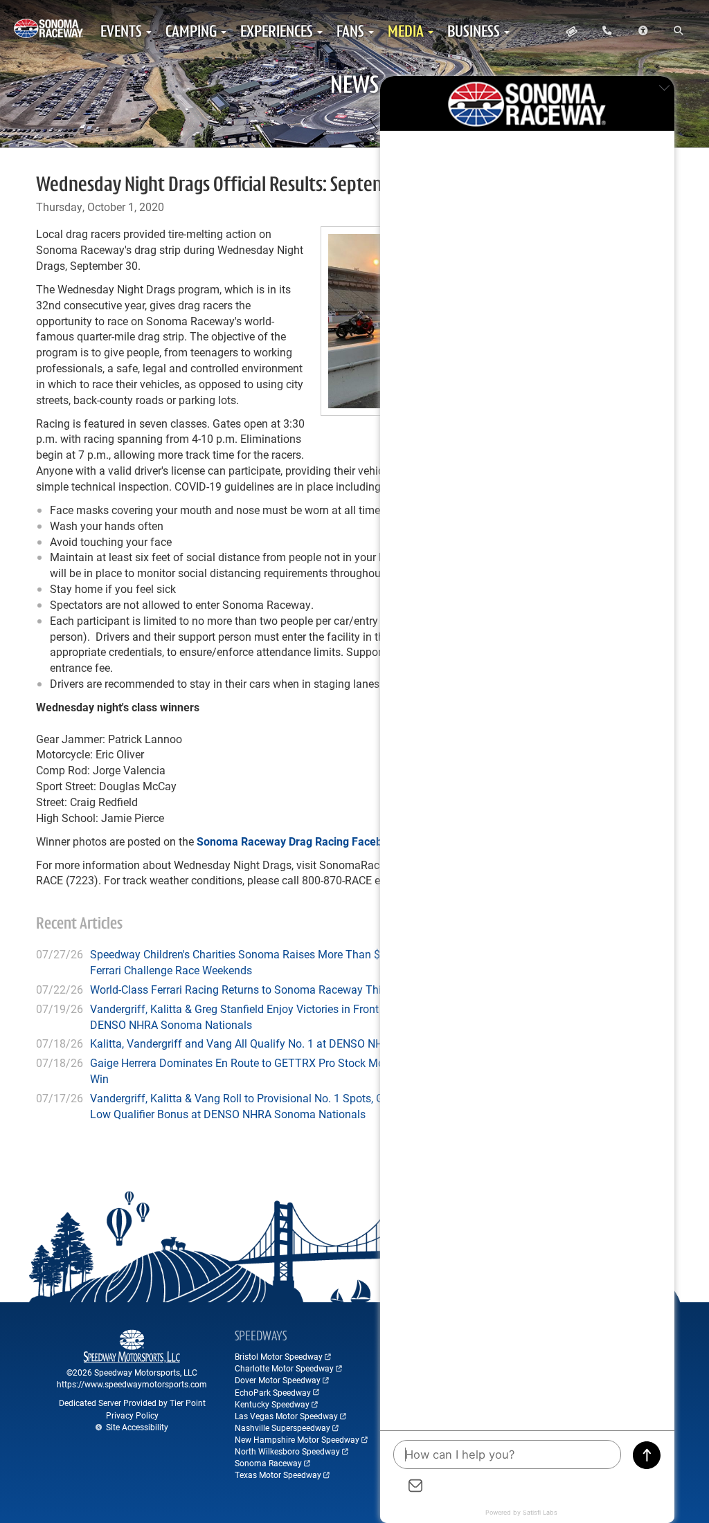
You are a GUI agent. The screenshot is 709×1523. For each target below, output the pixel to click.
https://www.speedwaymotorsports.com (132, 1383)
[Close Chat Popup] (664, 90)
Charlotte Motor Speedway (284, 1368)
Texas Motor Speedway (278, 1474)
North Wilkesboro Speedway (287, 1451)
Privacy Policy (132, 1415)
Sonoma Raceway (268, 1462)
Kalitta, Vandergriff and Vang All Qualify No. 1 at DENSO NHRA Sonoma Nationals (290, 1043)
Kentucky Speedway (272, 1404)
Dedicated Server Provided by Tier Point (132, 1402)
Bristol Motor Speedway (279, 1356)
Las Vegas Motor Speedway (286, 1415)
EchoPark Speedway (273, 1392)
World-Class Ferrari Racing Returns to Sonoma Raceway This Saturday (262, 989)
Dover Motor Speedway (278, 1379)
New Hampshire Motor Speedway (297, 1439)
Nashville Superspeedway (282, 1427)
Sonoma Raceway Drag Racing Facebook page (313, 841)
